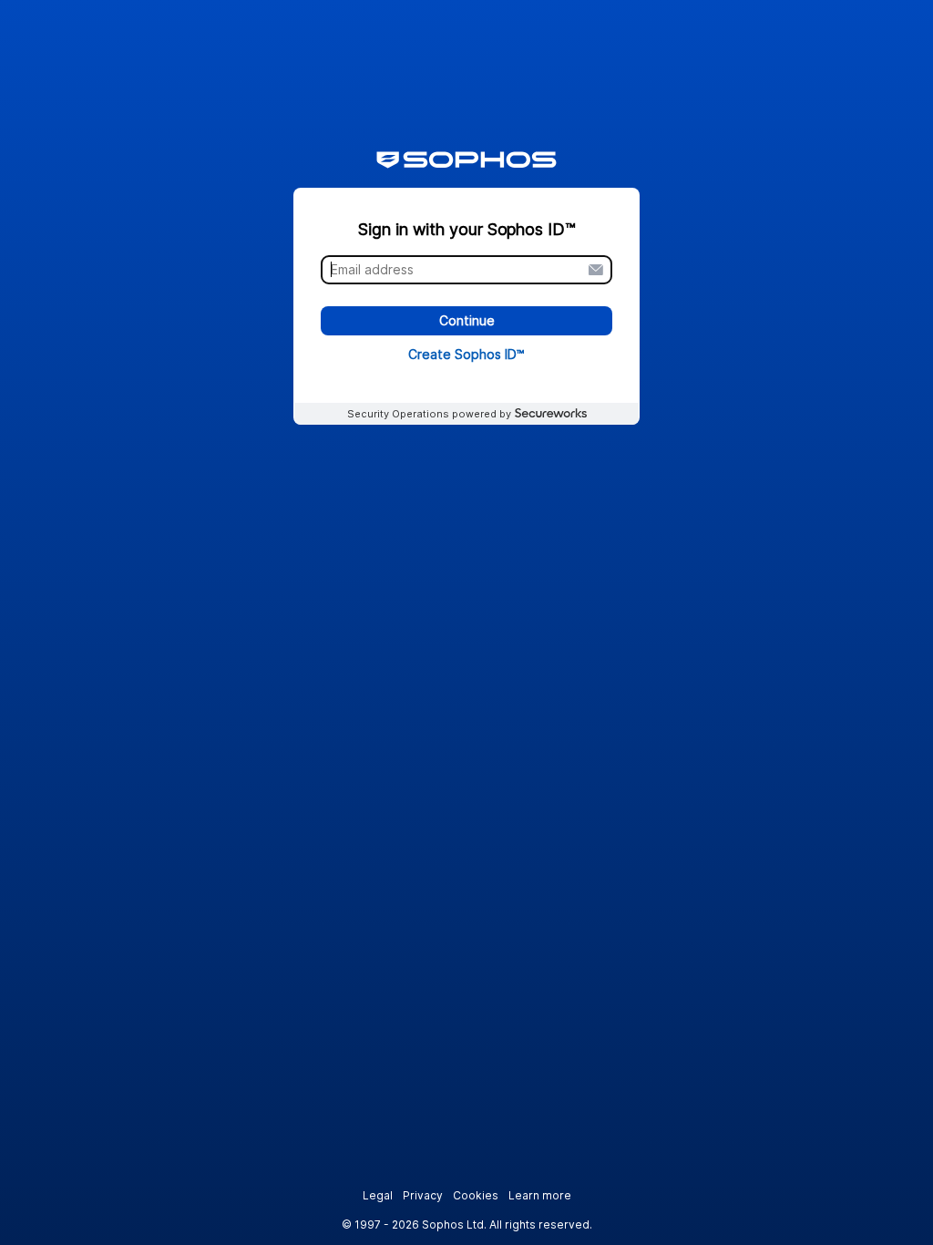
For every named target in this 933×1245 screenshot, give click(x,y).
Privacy (423, 1195)
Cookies (475, 1195)
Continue (467, 321)
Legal (378, 1195)
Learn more (539, 1195)
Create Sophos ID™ (466, 354)
